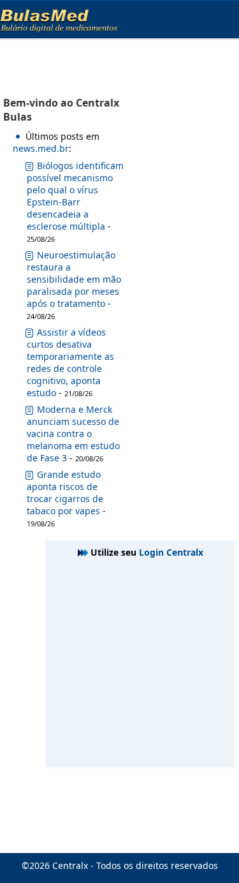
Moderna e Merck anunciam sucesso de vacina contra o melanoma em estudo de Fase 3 (73, 433)
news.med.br (41, 148)
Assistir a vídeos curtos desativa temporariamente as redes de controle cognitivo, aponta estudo (70, 362)
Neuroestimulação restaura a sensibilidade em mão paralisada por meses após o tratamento (74, 279)
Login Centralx (171, 552)
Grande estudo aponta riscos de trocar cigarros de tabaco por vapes (65, 492)
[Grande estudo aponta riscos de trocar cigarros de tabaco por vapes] (29, 477)
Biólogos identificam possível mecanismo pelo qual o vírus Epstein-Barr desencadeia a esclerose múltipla (75, 196)
